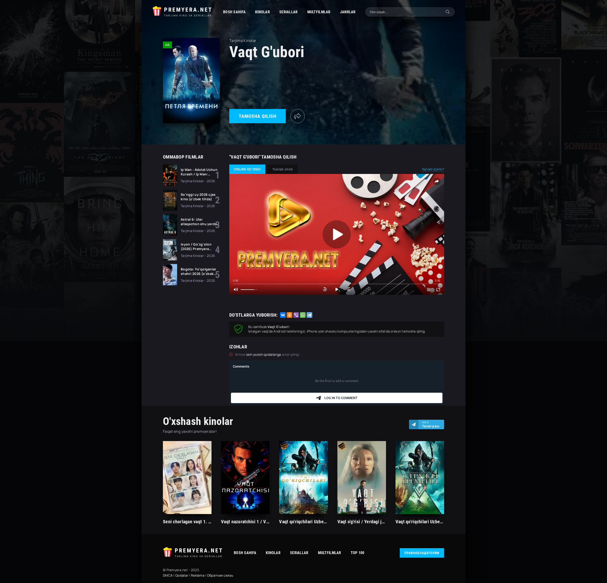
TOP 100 (357, 553)
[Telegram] (309, 315)
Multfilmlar (319, 12)
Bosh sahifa (234, 12)
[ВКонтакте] (283, 315)
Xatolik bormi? (433, 169)
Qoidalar (181, 575)
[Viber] (296, 315)
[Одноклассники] (289, 315)
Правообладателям (422, 553)
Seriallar (288, 12)
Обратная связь (220, 575)
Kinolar (262, 12)
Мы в (430, 424)
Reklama (197, 575)
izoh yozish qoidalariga (264, 354)
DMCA (168, 575)
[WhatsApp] (303, 315)
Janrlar (348, 12)
